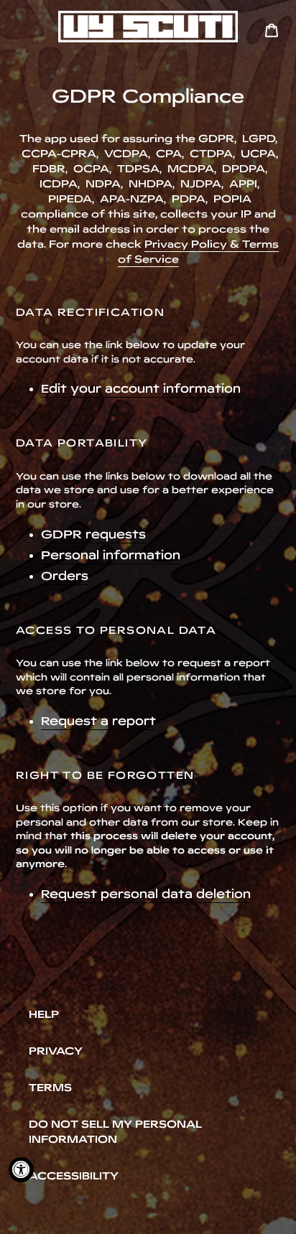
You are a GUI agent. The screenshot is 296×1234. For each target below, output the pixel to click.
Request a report (98, 721)
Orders (64, 576)
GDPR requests (93, 534)
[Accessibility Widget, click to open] (21, 1169)
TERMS (50, 1087)
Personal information (110, 555)
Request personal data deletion (146, 894)
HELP (44, 1014)
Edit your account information (141, 388)
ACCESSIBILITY (74, 1175)
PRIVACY (56, 1050)
